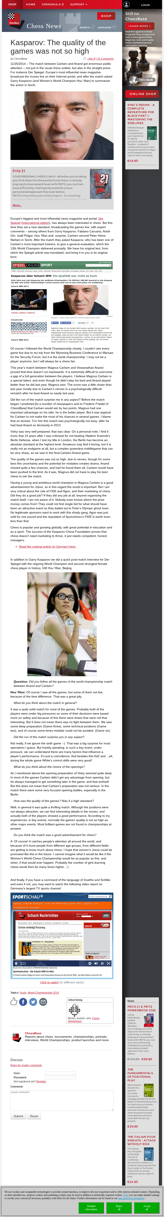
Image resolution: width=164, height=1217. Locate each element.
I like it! (91, 58)
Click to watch (49, 982)
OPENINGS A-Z (53, 4)
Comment (16, 1086)
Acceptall (146, 1208)
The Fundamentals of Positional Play (140, 1075)
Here (125, 1195)
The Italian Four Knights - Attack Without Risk (141, 1140)
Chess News (44, 26)
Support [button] (77, 4)
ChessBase (33, 1033)
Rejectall (119, 1208)
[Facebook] (23, 1001)
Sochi (23, 992)
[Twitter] (33, 1001)
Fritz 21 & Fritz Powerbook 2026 (141, 1008)
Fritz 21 (19, 171)
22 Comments (105, 58)
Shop (12, 4)
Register (41, 1081)
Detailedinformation (91, 1208)
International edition (35, 222)
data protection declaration (131, 1198)
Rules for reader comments (26, 1065)
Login (145, 5)
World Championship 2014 (43, 992)
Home (30, 4)
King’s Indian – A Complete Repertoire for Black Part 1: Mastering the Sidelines (141, 114)
